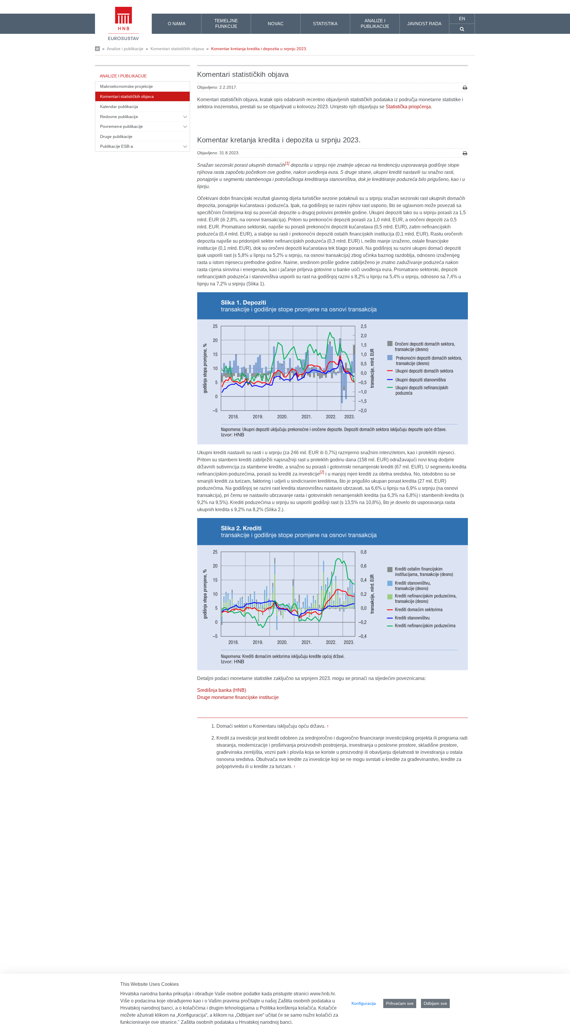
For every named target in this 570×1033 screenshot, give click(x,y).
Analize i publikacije (125, 48)
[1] (287, 163)
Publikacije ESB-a (116, 146)
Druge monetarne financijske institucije (238, 697)
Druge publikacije (116, 136)
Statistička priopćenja (408, 106)
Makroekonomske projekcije (126, 86)
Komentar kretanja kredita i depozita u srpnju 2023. (259, 48)
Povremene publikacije (121, 126)
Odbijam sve (435, 1003)
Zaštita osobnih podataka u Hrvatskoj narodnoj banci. (237, 1022)
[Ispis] (465, 87)
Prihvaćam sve (400, 1003)
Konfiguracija (364, 1003)
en (462, 18)
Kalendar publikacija (119, 106)
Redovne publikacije (119, 116)
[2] (322, 472)
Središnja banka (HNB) (221, 690)
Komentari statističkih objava (177, 48)
